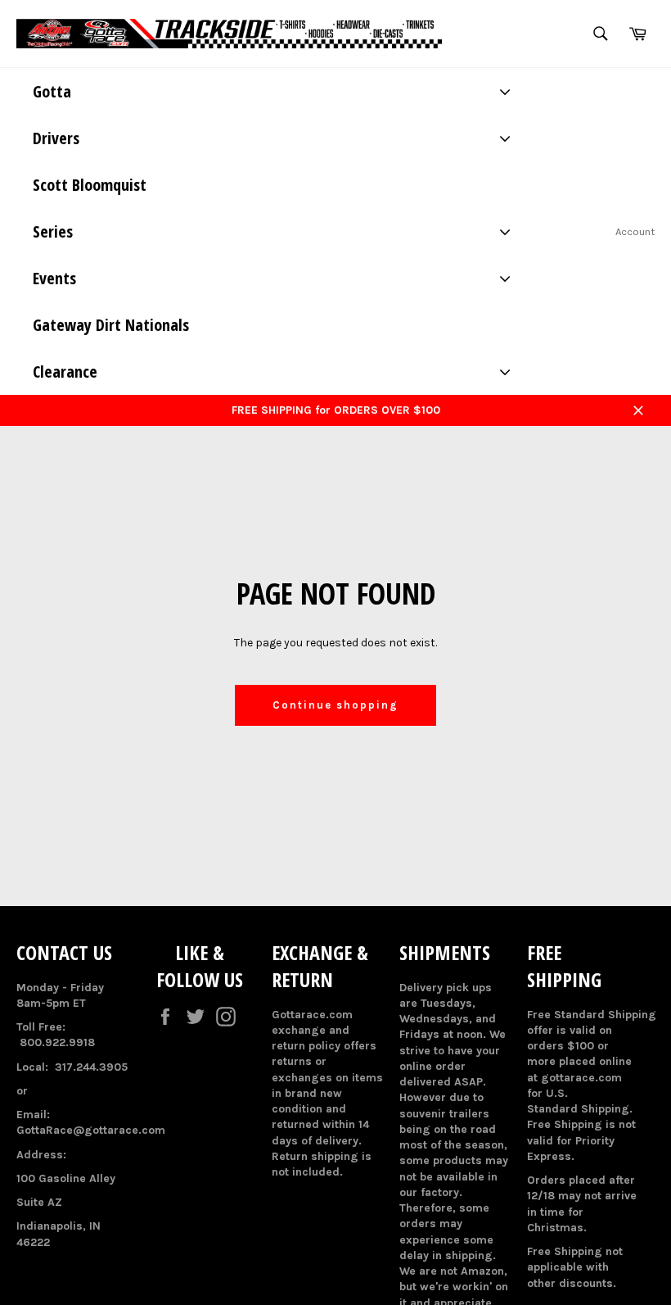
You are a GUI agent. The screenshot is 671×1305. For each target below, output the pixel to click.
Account (635, 231)
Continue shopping (335, 705)
